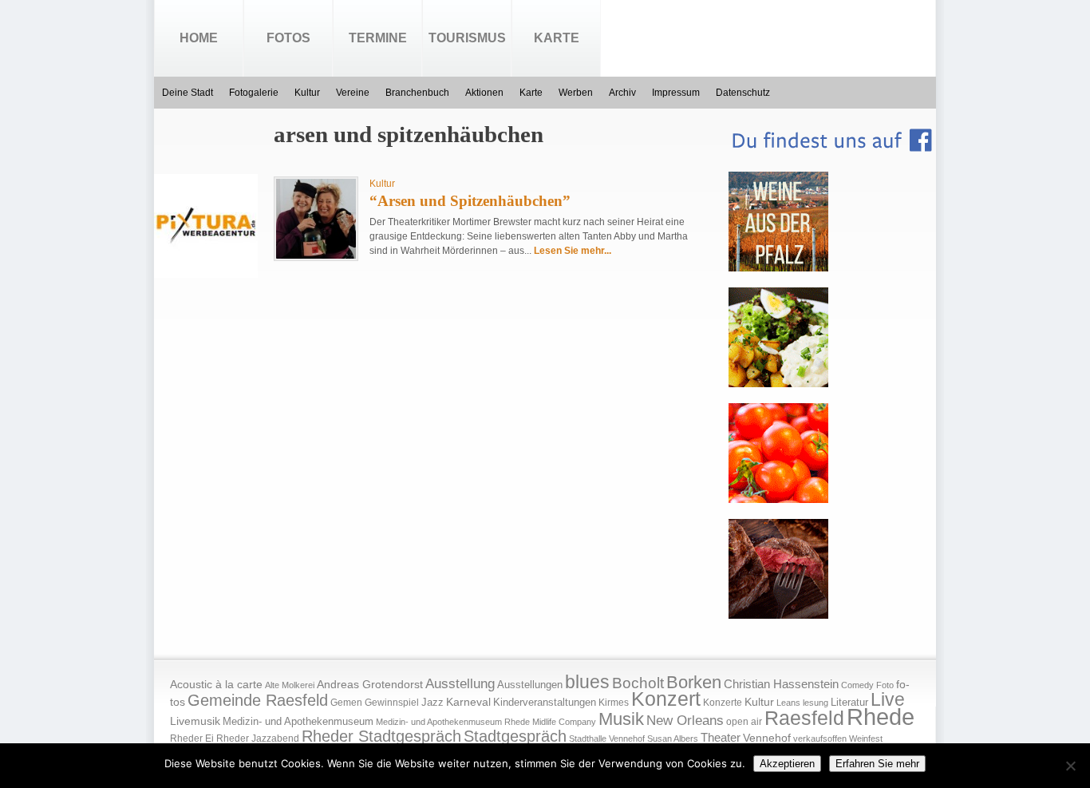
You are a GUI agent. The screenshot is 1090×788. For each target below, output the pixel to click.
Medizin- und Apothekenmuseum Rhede (453, 722)
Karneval (468, 702)
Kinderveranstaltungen (544, 702)
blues (587, 681)
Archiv (622, 92)
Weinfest (866, 738)
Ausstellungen (530, 685)
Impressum (676, 92)
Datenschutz (743, 92)
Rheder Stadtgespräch (381, 736)
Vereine (352, 92)
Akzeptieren (787, 764)
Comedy (857, 685)
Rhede (880, 716)
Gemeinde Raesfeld (258, 700)
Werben (576, 92)
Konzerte (722, 702)
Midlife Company (564, 722)
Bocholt (638, 683)
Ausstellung (460, 683)
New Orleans (685, 720)
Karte (556, 38)
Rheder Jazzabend (257, 738)
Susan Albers (672, 738)
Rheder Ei (192, 738)
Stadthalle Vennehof (607, 738)
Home (199, 38)
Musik (621, 719)
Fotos (288, 38)
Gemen (346, 702)
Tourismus (467, 38)
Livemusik (195, 721)
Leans (788, 702)
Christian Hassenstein (781, 684)
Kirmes (613, 702)
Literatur (849, 702)
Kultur (307, 92)
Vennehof (767, 737)
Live (888, 699)
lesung (815, 702)
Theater (720, 737)
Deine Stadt (187, 92)
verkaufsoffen (820, 738)
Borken (693, 682)
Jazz (432, 702)
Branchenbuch (417, 92)
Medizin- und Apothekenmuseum (298, 721)
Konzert (666, 699)
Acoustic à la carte (216, 685)
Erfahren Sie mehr (877, 764)
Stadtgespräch (515, 736)
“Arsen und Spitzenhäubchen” (470, 200)
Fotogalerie (253, 92)
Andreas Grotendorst (370, 684)
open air (744, 721)
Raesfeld (804, 718)
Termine (378, 38)
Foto (885, 685)
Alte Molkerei (289, 685)
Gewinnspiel (392, 702)
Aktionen (484, 92)
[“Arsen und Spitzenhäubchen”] (316, 255)
